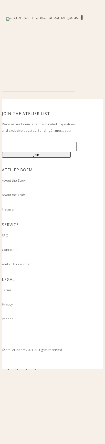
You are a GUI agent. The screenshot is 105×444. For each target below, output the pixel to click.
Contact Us (10, 249)
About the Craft (13, 195)
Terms (6, 290)
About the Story (14, 180)
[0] (79, 19)
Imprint (7, 319)
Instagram (9, 209)
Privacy (7, 304)
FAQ (5, 235)
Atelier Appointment (17, 264)
